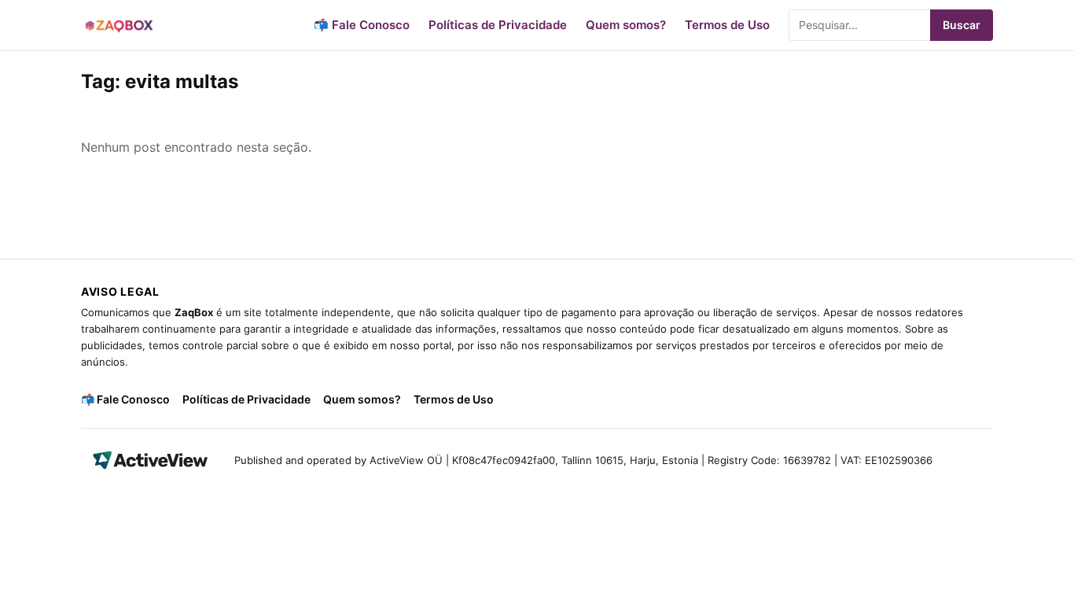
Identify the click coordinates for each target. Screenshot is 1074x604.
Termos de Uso (727, 24)
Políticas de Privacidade (497, 24)
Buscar (961, 24)
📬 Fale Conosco (362, 24)
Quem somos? (626, 24)
